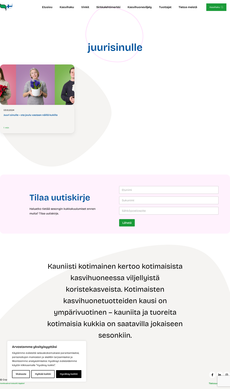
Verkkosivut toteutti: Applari (12, 383)
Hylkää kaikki (43, 374)
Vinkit (85, 7)
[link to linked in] (219, 375)
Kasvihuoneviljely (140, 7)
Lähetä (127, 222)
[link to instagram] (227, 375)
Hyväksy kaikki (69, 374)
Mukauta (21, 374)
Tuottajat (165, 7)
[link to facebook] (212, 375)
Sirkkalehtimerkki (108, 7)
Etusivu (47, 7)
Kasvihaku (67, 7)
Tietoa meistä (188, 7)
